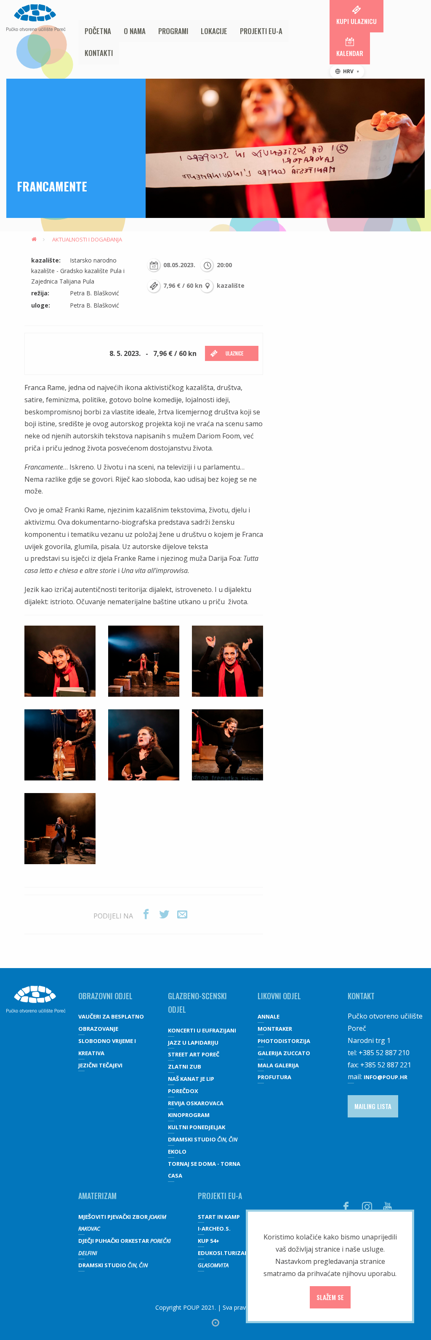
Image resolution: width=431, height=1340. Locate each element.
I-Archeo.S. (214, 1228)
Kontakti (99, 53)
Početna (98, 31)
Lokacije (214, 31)
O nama (135, 31)
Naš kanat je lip (191, 1079)
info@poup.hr (385, 1077)
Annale (268, 1016)
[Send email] (182, 914)
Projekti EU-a (261, 31)
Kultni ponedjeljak (196, 1127)
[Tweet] (164, 914)
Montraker (275, 1028)
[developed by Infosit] (215, 1323)
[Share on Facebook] (146, 914)
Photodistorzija (284, 1041)
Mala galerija (278, 1065)
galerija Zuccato (284, 1053)
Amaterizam (97, 1195)
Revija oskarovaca (195, 1103)
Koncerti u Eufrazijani (202, 1030)
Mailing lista (372, 1106)
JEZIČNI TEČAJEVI (100, 1065)
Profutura (274, 1077)
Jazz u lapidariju (193, 1042)
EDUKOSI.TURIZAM (224, 1253)
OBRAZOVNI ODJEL (105, 995)
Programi (173, 31)
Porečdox (183, 1091)
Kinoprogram (189, 1115)
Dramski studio (202, 1139)
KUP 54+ (208, 1240)
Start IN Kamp (219, 1217)
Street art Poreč (193, 1054)
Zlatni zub (184, 1066)
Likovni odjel (279, 995)
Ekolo (177, 1151)
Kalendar (349, 53)
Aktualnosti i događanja (87, 239)
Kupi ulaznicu (356, 21)
